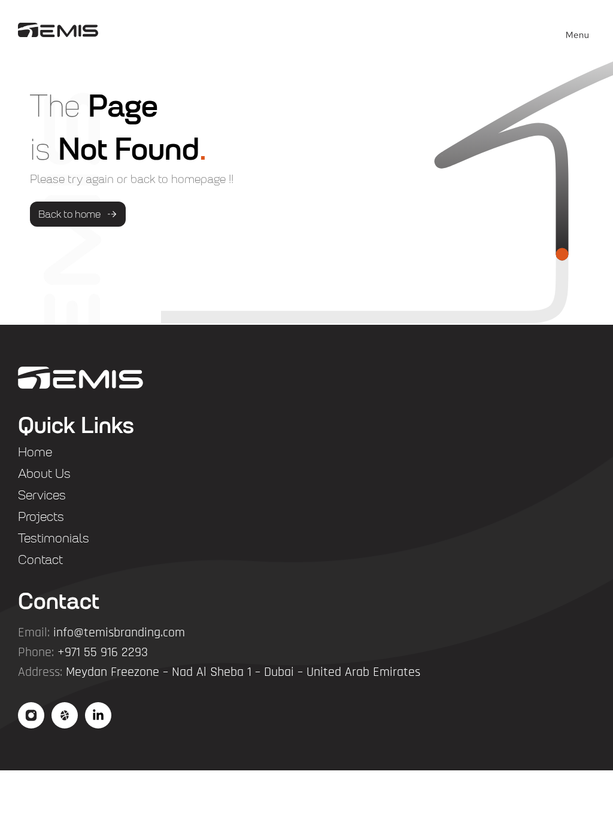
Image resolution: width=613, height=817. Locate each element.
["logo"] (58, 29)
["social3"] (98, 715)
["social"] (31, 715)
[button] (578, 29)
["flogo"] (80, 378)
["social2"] (64, 715)
